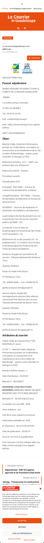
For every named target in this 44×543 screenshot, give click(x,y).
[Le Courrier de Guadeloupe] (22, 19)
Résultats (8, 38)
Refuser (22, 527)
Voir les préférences (22, 533)
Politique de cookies (14, 539)
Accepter (22, 520)
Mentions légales (29, 540)
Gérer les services (21, 514)
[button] (40, 488)
